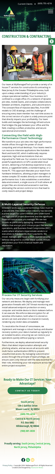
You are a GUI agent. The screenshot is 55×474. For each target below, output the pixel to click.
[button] (51, 41)
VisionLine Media (37, 468)
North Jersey (20, 447)
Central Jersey (43, 443)
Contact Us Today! (27, 390)
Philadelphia (34, 447)
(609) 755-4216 (45, 3)
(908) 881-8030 (27, 431)
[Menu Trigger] (50, 11)
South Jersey (28, 443)
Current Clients (25, 4)
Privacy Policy (7, 465)
